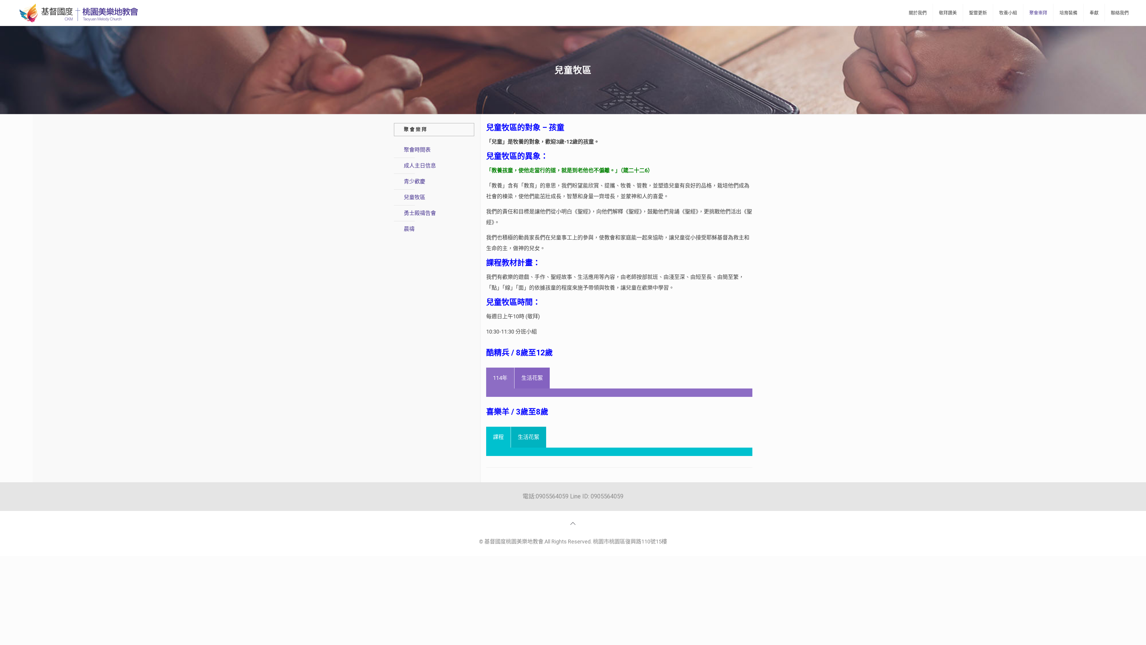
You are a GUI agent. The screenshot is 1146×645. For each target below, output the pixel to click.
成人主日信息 (420, 165)
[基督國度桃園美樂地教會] (77, 13)
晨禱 (409, 229)
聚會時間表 (417, 150)
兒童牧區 (414, 197)
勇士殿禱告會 (420, 213)
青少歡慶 (414, 181)
